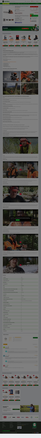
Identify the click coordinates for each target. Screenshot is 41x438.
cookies (15, 217)
